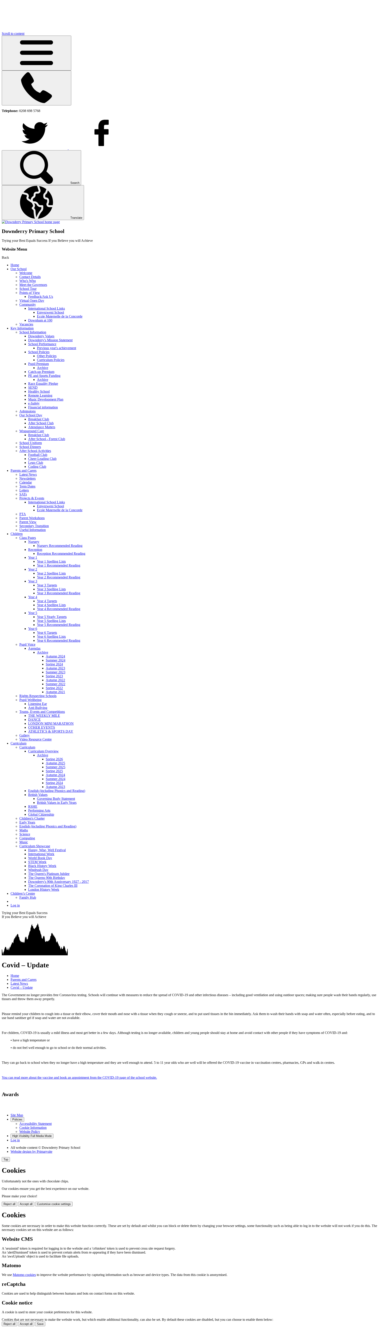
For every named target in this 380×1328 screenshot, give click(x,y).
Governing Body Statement (56, 798)
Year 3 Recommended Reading (58, 593)
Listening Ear (37, 704)
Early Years (27, 822)
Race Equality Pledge (43, 383)
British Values (38, 795)
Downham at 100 (40, 320)
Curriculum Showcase (34, 846)
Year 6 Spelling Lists (51, 636)
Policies (17, 1119)
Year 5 (32, 613)
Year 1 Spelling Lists (51, 561)
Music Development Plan (45, 399)
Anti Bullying (37, 708)
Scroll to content (13, 33)
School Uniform (30, 443)
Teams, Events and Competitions (42, 712)
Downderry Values (41, 336)
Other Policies (47, 356)
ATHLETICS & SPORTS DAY (50, 731)
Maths (23, 830)
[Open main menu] (36, 53)
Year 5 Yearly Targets (52, 617)
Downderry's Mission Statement (50, 340)
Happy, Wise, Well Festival (47, 850)
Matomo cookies (24, 1275)
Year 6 (32, 629)
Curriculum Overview (43, 751)
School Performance (42, 344)
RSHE (32, 806)
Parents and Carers (24, 470)
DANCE (34, 719)
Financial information (43, 407)
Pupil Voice (27, 644)
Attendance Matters (41, 427)
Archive (42, 368)
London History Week (43, 889)
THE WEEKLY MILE (44, 715)
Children (17, 534)
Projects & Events (31, 498)
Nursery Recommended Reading (59, 545)
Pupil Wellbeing (30, 700)
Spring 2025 (54, 771)
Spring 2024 (54, 664)
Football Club (37, 455)
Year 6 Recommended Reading (58, 640)
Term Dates (27, 486)
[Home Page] (31, 222)
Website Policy (29, 1131)
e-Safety (34, 403)
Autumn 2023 (55, 668)
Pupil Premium (38, 364)
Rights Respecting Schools (38, 696)
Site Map (17, 1115)
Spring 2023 (54, 676)
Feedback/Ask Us (40, 296)
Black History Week (42, 866)
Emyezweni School (50, 312)
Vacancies (26, 324)
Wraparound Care (31, 431)
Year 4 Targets (47, 601)
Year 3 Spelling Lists (51, 589)
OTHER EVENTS (41, 727)
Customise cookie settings (54, 1204)
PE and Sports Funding (44, 376)
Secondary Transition (34, 526)
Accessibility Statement (35, 1124)
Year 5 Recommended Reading (58, 625)
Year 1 (32, 557)
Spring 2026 (54, 759)
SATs (23, 494)
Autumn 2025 (55, 763)
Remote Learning (40, 395)
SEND (33, 387)
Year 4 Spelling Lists (51, 605)
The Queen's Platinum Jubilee (48, 874)
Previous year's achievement (56, 348)
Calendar (25, 482)
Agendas (34, 648)
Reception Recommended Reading (61, 553)
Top (6, 1159)
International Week (41, 854)
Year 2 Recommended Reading (58, 577)
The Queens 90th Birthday (46, 878)
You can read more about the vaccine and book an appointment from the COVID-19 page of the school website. (79, 1077)
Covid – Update (22, 987)
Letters (24, 490)
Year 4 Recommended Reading (58, 609)
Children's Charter (32, 818)
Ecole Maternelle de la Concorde (59, 316)
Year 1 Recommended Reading (58, 565)
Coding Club (37, 466)
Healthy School (39, 391)
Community (27, 304)
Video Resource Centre (35, 739)
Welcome (25, 273)
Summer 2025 (55, 767)
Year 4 (32, 597)
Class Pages (27, 538)
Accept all (26, 1204)
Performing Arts (39, 810)
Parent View (28, 522)
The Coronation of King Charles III (52, 885)
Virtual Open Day (31, 300)
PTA (22, 514)
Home (15, 265)
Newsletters (27, 478)
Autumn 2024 (55, 656)
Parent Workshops (32, 518)
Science (24, 834)
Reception (35, 549)
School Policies (38, 352)
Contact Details (30, 277)
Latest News (28, 474)
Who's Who (27, 281)
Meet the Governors (33, 285)
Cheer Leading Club (42, 459)
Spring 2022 (54, 688)
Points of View (29, 293)
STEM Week (37, 862)
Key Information (22, 328)
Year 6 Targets (47, 632)
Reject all (9, 1204)
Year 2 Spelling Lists (51, 573)
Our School (19, 269)
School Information (32, 332)
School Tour (28, 289)
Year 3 (32, 581)
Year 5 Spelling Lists (51, 621)
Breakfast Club (38, 419)
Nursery (33, 542)
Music (23, 842)
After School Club (41, 423)
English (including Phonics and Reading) (56, 791)
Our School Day (30, 415)
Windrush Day (38, 870)
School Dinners (30, 447)
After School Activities (35, 451)
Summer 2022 (55, 684)
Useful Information (32, 530)
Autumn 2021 (55, 692)
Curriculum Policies (50, 360)
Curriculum (18, 743)
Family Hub (27, 897)
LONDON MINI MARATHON (51, 723)
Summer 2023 (55, 672)
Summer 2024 (55, 660)
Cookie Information (33, 1127)
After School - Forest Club (46, 439)
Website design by (31, 1151)
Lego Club (35, 462)
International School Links (46, 308)
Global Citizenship (41, 814)
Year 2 (32, 569)
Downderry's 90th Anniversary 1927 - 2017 (58, 882)
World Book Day (40, 858)
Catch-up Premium (41, 372)
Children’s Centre (23, 893)
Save (40, 1324)
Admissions (27, 411)
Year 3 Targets (47, 585)
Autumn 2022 (55, 680)
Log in (15, 905)
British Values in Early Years (57, 802)
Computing (27, 838)
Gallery (24, 735)
